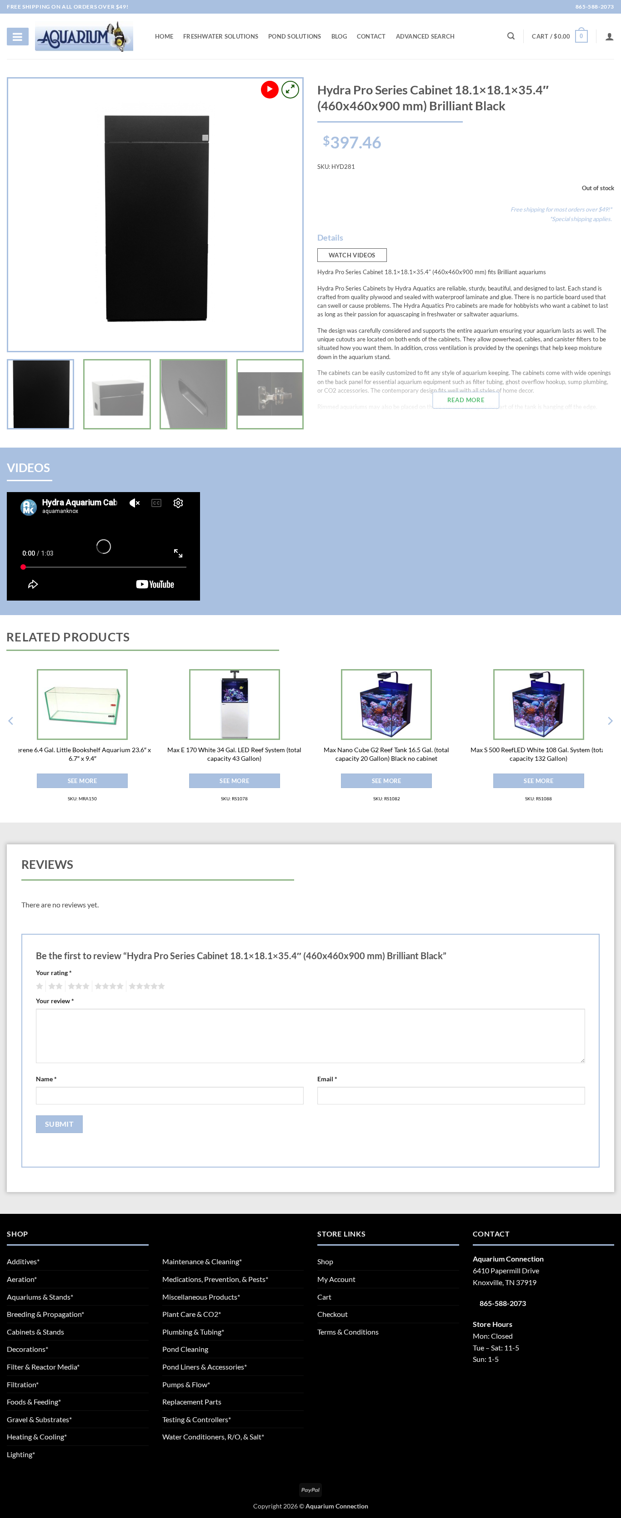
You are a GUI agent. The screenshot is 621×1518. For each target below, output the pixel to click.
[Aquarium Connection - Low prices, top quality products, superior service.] (84, 36)
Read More (465, 400)
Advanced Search (425, 36)
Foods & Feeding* (34, 1401)
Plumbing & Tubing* (193, 1331)
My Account (336, 1279)
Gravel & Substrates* (39, 1419)
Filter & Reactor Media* (43, 1366)
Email (327, 1079)
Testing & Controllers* (196, 1419)
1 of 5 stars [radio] (38, 986)
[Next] (285, 214)
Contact (371, 36)
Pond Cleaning (185, 1349)
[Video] (270, 90)
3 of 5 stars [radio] (77, 986)
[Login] (609, 36)
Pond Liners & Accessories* (204, 1366)
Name (46, 1079)
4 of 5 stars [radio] (108, 986)
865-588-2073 (594, 6)
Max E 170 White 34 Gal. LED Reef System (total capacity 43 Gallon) (234, 754)
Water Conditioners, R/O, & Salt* (213, 1436)
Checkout (332, 1314)
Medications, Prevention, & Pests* (215, 1279)
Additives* (23, 1261)
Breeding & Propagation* (45, 1314)
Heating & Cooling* (37, 1436)
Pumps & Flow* (186, 1384)
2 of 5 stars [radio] (54, 986)
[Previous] (25, 214)
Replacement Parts (191, 1401)
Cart (324, 1296)
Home (164, 36)
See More (82, 780)
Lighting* (21, 1454)
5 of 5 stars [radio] (145, 986)
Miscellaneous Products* (201, 1296)
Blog (339, 36)
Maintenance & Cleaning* (202, 1261)
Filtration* (23, 1384)
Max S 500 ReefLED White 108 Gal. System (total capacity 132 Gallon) (538, 754)
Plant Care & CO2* (191, 1314)
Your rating (54, 972)
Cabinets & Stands (35, 1331)
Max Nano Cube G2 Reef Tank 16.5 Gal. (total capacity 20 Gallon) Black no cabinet (386, 754)
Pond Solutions (294, 36)
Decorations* (27, 1349)
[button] (559, 36)
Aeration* (22, 1279)
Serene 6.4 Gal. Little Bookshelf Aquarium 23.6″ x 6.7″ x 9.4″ (82, 754)
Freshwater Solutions (220, 36)
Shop (325, 1261)
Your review (55, 1001)
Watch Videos (352, 255)
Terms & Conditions (348, 1331)
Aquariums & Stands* (40, 1296)
